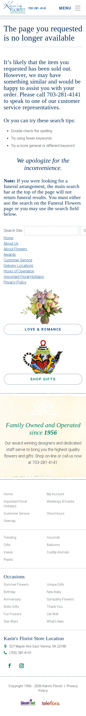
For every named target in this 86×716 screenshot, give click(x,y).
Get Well (52, 614)
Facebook (9, 665)
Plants (8, 559)
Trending (10, 537)
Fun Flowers (13, 614)
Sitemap (10, 521)
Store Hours (55, 513)
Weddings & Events (60, 501)
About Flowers (15, 249)
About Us (11, 243)
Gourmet (53, 537)
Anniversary (12, 599)
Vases (8, 552)
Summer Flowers (16, 584)
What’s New (55, 621)
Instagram (21, 665)
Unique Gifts (55, 584)
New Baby (54, 592)
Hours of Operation (19, 271)
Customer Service (18, 260)
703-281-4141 (37, 8)
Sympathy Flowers (60, 599)
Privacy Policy (15, 282)
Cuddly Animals (58, 552)
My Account (55, 494)
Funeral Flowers (64, 203)
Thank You (55, 607)
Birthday (10, 592)
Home (8, 238)
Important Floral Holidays (24, 276)
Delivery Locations (18, 265)
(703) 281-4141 (20, 653)
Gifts (7, 545)
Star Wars (11, 621)
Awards (10, 254)
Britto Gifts (11, 607)
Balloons (53, 545)
